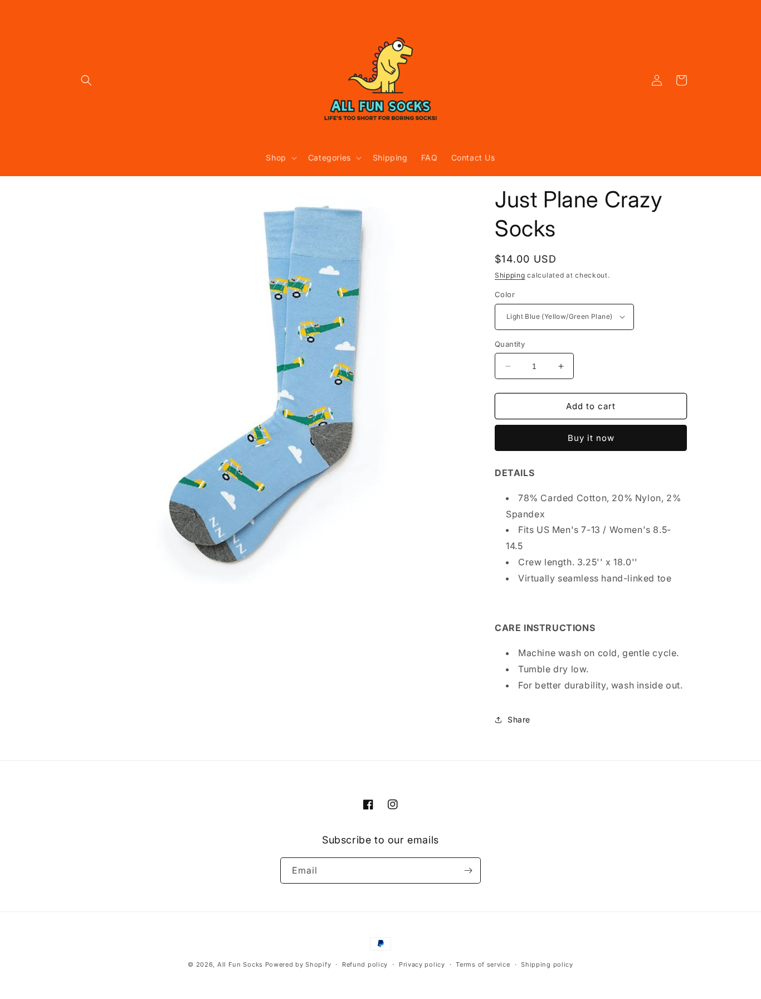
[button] (86, 80)
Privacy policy (422, 964)
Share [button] (519, 719)
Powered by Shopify (298, 964)
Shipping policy (547, 964)
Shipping (510, 275)
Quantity (510, 344)
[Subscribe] (468, 870)
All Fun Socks (240, 964)
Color (505, 294)
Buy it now (591, 438)
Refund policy (365, 964)
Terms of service (483, 964)
